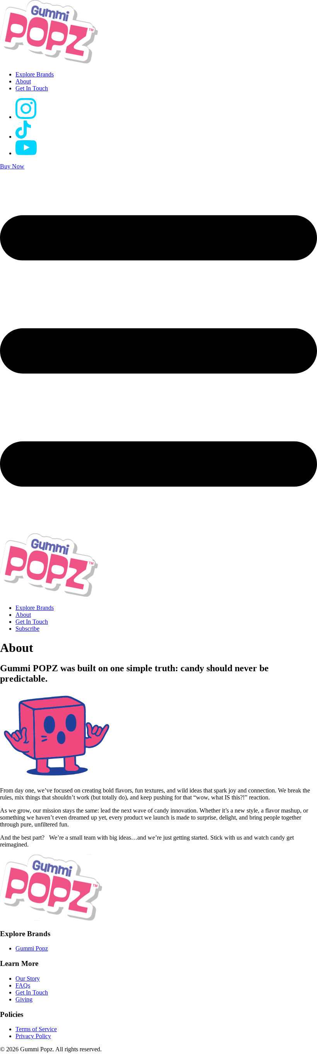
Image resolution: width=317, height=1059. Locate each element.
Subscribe (27, 628)
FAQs (22, 985)
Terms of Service (36, 1029)
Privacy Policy (33, 1036)
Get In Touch (31, 88)
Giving (23, 999)
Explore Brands (34, 74)
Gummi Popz (31, 948)
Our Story (27, 978)
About (23, 81)
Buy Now (12, 166)
